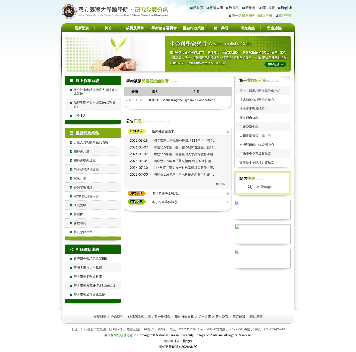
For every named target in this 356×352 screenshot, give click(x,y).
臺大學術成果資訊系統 (89, 294)
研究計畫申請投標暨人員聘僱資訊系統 (96, 92)
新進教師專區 (83, 232)
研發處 (250, 8)
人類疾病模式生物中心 (255, 136)
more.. (220, 184)
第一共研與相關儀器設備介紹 (260, 91)
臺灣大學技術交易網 (88, 268)
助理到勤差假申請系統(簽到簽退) (95, 104)
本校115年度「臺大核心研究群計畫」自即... (184, 147)
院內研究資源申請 (86, 196)
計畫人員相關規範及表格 (91, 142)
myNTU (79, 115)
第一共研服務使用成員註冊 (252, 15)
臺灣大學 (216, 8)
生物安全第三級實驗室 (255, 154)
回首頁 (198, 8)
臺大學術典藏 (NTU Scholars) (94, 285)
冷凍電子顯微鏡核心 (254, 109)
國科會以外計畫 (85, 160)
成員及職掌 (135, 28)
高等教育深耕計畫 (86, 169)
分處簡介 (117, 317)
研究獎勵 (80, 205)
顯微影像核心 (249, 118)
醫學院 (234, 8)
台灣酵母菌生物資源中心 (257, 145)
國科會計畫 (81, 151)
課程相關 (80, 223)
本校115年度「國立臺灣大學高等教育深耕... (184, 154)
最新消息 (82, 28)
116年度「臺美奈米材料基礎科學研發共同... (184, 168)
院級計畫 (80, 178)
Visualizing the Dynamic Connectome (189, 100)
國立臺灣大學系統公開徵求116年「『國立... (184, 140)
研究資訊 (247, 28)
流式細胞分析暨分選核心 (257, 100)
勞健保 (78, 214)
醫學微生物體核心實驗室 (257, 162)
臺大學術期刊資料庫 (88, 276)
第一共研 (221, 28)
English (286, 8)
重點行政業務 (194, 28)
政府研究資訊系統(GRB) (90, 259)
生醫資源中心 (249, 127)
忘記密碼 (285, 15)
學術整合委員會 (164, 28)
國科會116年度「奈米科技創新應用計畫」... (184, 174)
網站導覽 (268, 8)
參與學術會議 (83, 187)
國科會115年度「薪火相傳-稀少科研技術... (183, 161)
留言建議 (274, 28)
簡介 (108, 28)
